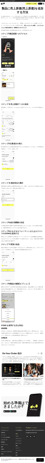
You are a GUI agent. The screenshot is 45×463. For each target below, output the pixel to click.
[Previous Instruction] (38, 353)
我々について (18, 443)
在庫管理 (3, 432)
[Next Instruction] (41, 353)
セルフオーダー (4, 439)
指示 (17, 455)
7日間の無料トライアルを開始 (31, 3)
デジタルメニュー (5, 430)
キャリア (17, 448)
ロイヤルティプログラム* (6, 451)
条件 (17, 452)
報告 (2, 446)
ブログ (17, 436)
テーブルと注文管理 (5, 437)
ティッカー (3, 435)
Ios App (7, 411)
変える (42, 0)
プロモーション (4, 444)
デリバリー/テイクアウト (6, 456)
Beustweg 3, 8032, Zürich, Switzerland (35, 430)
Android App (13, 411)
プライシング (18, 438)
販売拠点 (3, 442)
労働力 (2, 449)
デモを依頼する (19, 430)
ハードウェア (18, 441)
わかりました (40, 460)
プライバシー (18, 450)
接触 (17, 445)
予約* (2, 454)
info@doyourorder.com (31, 432)
